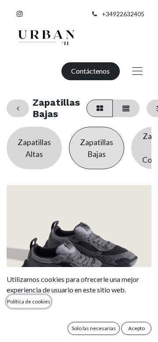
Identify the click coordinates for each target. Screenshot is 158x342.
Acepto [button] (136, 328)
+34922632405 (123, 14)
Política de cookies (28, 301)
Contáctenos (90, 71)
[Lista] (125, 108)
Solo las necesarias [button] (94, 328)
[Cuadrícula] (99, 108)
